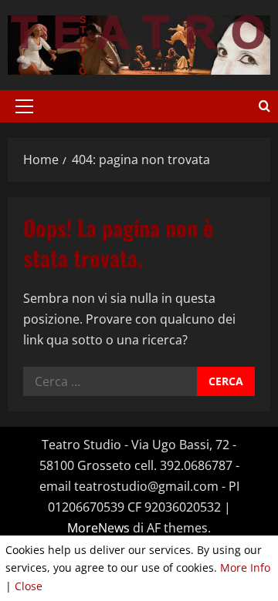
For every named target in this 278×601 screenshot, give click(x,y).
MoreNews (98, 527)
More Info (245, 567)
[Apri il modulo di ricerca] (264, 106)
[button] (24, 106)
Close (28, 586)
